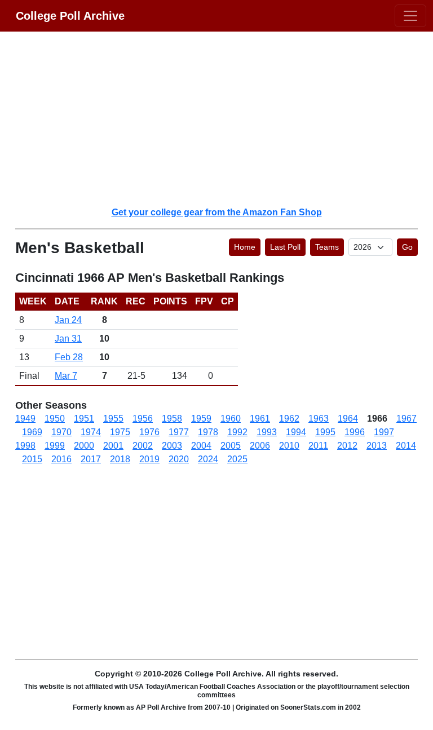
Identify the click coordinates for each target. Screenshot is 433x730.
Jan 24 (68, 320)
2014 (406, 445)
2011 (318, 445)
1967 (406, 418)
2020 (179, 459)
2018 (120, 459)
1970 (61, 432)
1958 (172, 418)
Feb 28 (69, 357)
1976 (149, 432)
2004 (201, 445)
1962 (289, 418)
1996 (354, 432)
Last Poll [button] (285, 246)
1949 (25, 418)
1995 (325, 432)
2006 (260, 445)
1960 (230, 418)
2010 (289, 445)
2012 (347, 445)
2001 (113, 445)
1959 (201, 418)
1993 (267, 432)
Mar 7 (66, 376)
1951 (84, 418)
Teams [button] (327, 246)
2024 (208, 459)
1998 (25, 445)
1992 (237, 432)
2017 (91, 459)
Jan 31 (68, 338)
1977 (179, 432)
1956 (142, 418)
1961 (260, 418)
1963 (318, 418)
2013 (376, 445)
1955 (113, 418)
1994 (296, 432)
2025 (237, 459)
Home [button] (244, 246)
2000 (84, 445)
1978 (208, 432)
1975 (120, 432)
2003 (172, 445)
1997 (384, 432)
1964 (348, 418)
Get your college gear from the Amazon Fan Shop (217, 212)
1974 (91, 432)
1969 (32, 432)
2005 (230, 445)
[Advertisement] (223, 118)
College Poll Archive (70, 16)
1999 (55, 445)
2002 (142, 445)
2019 (149, 459)
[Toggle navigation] (410, 16)
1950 (55, 418)
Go (407, 246)
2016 (61, 459)
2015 (32, 459)
